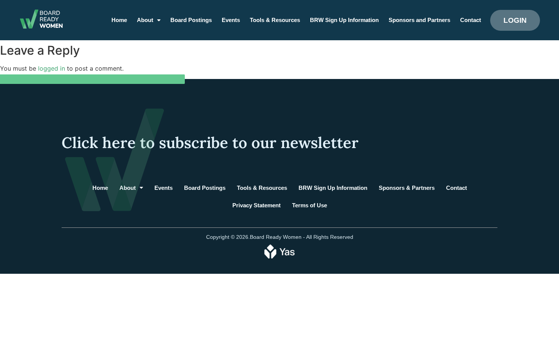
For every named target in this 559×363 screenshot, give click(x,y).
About (145, 20)
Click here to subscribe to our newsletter (210, 142)
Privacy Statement (256, 205)
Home (119, 20)
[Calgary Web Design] (279, 251)
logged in (51, 68)
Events (231, 20)
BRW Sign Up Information (344, 20)
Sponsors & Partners (407, 188)
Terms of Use (309, 205)
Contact (470, 20)
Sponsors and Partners (419, 20)
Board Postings (191, 20)
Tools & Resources (275, 20)
